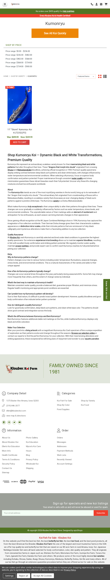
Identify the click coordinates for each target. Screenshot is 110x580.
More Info (6, 451)
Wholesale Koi (32, 464)
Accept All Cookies (42, 575)
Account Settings (64, 464)
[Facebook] (4, 422)
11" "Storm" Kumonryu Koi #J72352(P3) (19, 131)
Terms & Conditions (11, 459)
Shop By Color (63, 405)
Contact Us (7, 468)
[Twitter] (14, 422)
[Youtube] (19, 422)
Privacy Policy (32, 459)
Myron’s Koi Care (33, 446)
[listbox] (86, 76)
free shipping (68, 11)
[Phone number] (93, 4)
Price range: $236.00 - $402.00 (19, 55)
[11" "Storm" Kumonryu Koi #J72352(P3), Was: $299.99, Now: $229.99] (19, 105)
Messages (61, 442)
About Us (6, 437)
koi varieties (99, 556)
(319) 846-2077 (13, 405)
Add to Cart (19, 142)
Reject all (23, 575)
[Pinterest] (9, 422)
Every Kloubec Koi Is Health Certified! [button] (55, 16)
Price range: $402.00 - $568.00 (19, 59)
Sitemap (5, 472)
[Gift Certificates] (102, 4)
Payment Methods (65, 451)
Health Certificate (9, 455)
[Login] (98, 4)
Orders (60, 437)
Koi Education (32, 442)
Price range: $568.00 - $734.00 (19, 62)
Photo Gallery (32, 437)
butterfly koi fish (56, 541)
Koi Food (85, 405)
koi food (75, 541)
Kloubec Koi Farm (44, 544)
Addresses (62, 446)
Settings (9, 575)
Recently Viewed (64, 459)
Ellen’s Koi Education (11, 446)
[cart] (106, 4)
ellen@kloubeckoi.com (16, 411)
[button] (106, 290)
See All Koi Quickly (55, 33)
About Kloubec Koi (10, 442)
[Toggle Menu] (5, 4)
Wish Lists (61, 455)
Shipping (29, 468)
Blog (28, 455)
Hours (28, 451)
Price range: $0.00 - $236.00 (18, 51)
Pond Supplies (63, 409)
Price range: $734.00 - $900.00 (19, 66)
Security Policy (8, 464)
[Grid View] (99, 76)
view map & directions (16, 415)
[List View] (105, 76)
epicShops (78, 530)
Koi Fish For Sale (64, 400)
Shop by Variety (88, 400)
